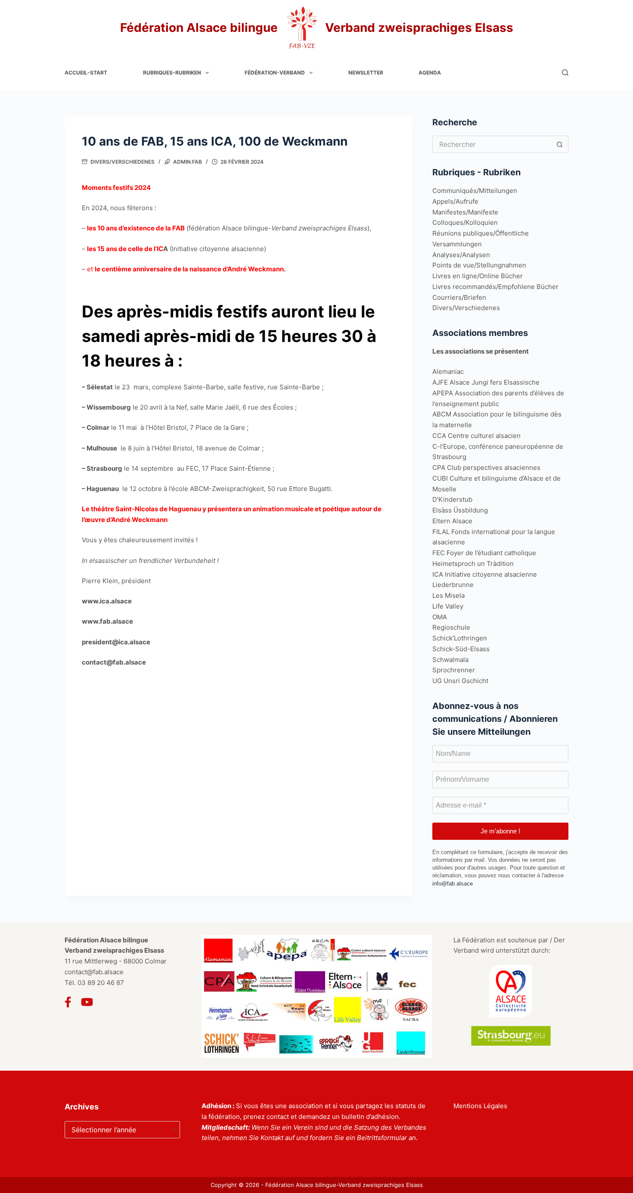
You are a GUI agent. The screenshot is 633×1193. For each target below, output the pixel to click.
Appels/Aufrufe (455, 201)
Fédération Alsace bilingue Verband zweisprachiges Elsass (316, 27)
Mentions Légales (480, 1106)
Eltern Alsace (452, 521)
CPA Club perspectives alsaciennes (486, 467)
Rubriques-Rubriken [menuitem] (172, 72)
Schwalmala (450, 660)
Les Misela (448, 595)
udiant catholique (510, 553)
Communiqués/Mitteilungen (474, 190)
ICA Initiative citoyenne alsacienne (484, 574)
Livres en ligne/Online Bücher (477, 276)
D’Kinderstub (452, 499)
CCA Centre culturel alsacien (476, 436)
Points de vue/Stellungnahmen (479, 265)
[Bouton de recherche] (559, 144)
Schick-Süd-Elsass (461, 649)
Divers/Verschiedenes (122, 161)
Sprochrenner (453, 670)
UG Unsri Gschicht (460, 681)
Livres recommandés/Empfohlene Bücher (495, 287)
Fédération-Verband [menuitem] (275, 72)
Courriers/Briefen (459, 297)
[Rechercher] (565, 72)
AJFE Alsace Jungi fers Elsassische (486, 382)
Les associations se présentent (480, 351)
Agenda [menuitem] (430, 72)
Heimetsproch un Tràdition (473, 563)
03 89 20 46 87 (101, 983)
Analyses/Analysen (461, 255)
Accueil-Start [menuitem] (86, 72)
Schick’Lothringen (459, 638)
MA (442, 617)
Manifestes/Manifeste (465, 212)
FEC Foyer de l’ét (458, 553)
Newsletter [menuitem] (365, 72)
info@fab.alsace (452, 883)
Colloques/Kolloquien (465, 222)
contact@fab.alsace (94, 972)
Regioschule (451, 627)
